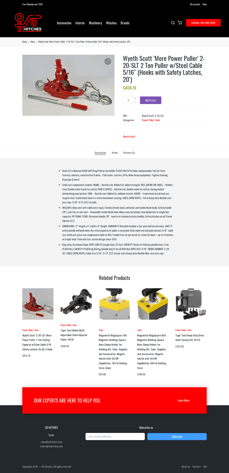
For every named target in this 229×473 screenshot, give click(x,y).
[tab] (100, 153)
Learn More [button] (183, 400)
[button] (203, 23)
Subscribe (177, 437)
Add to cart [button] (31, 326)
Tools (157, 120)
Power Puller (148, 120)
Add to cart (150, 100)
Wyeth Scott (129, 136)
